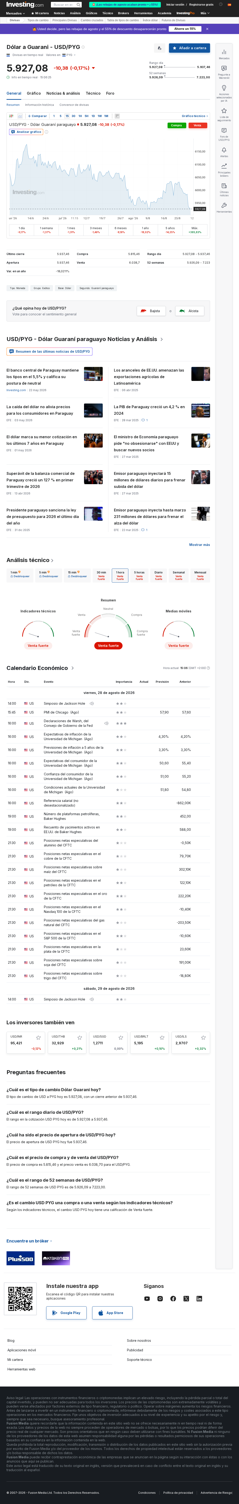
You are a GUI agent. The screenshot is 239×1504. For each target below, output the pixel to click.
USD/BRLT (141, 1036)
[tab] (20, 576)
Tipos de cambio (38, 20)
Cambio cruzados (92, 20)
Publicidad (135, 1350)
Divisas (15, 20)
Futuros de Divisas (173, 20)
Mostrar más (199, 545)
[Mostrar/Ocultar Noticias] (117, 116)
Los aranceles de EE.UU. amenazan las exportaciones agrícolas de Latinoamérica (149, 377)
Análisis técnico (28, 560)
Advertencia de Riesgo (216, 1492)
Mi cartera (15, 1360)
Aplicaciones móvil (21, 1350)
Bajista (155, 311)
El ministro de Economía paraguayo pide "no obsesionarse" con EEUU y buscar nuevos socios (146, 443)
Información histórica (39, 105)
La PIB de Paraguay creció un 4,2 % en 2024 (149, 410)
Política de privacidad (178, 1492)
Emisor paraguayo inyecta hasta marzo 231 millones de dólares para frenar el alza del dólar (150, 516)
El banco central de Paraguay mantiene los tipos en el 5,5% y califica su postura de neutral (43, 377)
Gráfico (34, 93)
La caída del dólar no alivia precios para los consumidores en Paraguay (40, 410)
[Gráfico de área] (20, 116)
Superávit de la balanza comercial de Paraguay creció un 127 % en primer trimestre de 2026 (41, 480)
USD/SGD (99, 1036)
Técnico (93, 93)
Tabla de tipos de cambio (123, 20)
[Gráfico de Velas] (11, 116)
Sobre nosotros (139, 1340)
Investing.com (16, 390)
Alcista (193, 311)
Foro (110, 93)
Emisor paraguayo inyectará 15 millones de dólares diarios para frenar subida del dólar (150, 480)
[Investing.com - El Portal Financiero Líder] (25, 4)
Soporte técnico (139, 1360)
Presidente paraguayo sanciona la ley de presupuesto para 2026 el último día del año (43, 516)
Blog (10, 1340)
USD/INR (16, 1036)
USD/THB (58, 1036)
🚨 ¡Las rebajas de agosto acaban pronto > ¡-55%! (125, 4)
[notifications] (221, 4)
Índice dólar (150, 20)
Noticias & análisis (63, 93)
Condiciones (147, 1492)
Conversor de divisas (74, 105)
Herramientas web (21, 1369)
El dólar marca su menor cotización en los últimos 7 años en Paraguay (42, 440)
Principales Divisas (65, 20)
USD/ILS (181, 1036)
